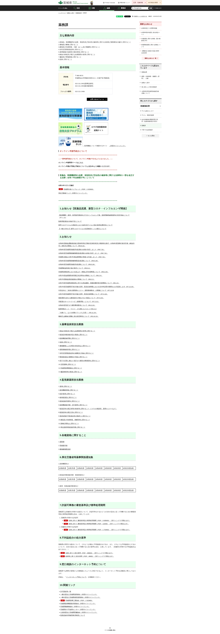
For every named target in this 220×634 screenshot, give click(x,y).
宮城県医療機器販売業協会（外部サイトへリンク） (78, 603)
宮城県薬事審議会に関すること (71, 368)
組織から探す (70, 13)
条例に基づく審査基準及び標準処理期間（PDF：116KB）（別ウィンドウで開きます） (99, 524)
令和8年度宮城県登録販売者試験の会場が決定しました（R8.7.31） (81, 249)
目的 (78, 8)
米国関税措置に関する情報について (150, 45)
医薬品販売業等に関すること (70, 401)
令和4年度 (99, 468)
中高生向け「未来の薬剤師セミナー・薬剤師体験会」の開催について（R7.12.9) (86, 290)
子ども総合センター (148, 111)
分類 (93, 8)
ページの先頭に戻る (110, 630)
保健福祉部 (79, 13)
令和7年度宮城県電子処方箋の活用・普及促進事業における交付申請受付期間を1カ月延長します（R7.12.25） (96, 287)
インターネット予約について (76, 577)
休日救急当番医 (153, 2)
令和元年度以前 (128, 468)
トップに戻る (63, 8)
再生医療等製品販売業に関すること (73, 427)
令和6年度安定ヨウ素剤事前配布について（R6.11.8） (77, 305)
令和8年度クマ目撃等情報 (149, 28)
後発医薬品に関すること (68, 397)
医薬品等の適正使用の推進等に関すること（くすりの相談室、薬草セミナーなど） (88, 409)
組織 (108, 8)
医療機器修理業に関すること (70, 338)
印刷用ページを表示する (140, 16)
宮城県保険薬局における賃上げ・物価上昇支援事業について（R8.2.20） (83, 272)
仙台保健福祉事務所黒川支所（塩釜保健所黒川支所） (150, 120)
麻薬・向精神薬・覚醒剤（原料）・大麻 (150, 77)
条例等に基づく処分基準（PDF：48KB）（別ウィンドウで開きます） (89, 556)
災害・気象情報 (138, 2)
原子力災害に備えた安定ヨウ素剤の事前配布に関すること (80, 361)
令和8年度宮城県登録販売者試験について (150, 92)
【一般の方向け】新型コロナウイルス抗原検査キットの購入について (82, 229)
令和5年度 (89, 468)
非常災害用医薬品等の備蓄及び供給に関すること (77, 353)
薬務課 (144, 125)
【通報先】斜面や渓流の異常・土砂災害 (150, 52)
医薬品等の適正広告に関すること (71, 412)
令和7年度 (71, 468)
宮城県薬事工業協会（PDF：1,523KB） (79, 600)
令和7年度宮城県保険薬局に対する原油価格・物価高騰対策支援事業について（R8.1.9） (89, 283)
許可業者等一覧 (65, 591)
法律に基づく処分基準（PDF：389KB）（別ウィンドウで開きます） (89, 553)
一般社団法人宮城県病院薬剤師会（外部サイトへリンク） (80, 597)
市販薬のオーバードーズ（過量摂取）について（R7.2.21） (78, 301)
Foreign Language (110, 2)
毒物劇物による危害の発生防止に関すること (75, 346)
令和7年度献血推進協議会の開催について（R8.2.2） (76, 279)
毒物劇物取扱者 (65, 449)
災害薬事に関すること (68, 364)
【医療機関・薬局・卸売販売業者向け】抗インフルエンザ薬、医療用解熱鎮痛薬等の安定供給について (94, 215)
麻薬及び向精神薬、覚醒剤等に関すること (75, 420)
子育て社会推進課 (147, 130)
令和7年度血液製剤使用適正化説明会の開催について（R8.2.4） (80, 275)
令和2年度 (117, 468)
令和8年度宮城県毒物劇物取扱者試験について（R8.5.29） (78, 261)
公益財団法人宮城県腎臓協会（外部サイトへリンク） (78, 612)
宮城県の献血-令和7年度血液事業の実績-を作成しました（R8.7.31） (82, 257)
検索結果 (144, 72)
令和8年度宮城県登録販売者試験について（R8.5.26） (77, 264)
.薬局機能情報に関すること (68, 390)
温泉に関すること (66, 342)
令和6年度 (80, 468)
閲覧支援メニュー (125, 2)
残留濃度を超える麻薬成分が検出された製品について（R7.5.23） (81, 298)
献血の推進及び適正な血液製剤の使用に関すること (77, 331)
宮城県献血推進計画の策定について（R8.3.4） (74, 268)
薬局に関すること (66, 386)
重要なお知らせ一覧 (150, 58)
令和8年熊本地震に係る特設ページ (150, 33)
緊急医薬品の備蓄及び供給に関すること (74, 357)
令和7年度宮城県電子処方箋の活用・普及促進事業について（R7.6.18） (83, 294)
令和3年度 (108, 468)
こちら (81, 162)
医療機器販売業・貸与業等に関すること (74, 405)
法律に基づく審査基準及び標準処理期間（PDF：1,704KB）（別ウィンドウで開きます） (99, 530)
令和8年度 (62, 468)
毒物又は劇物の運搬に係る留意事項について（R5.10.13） (78, 316)
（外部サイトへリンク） (117, 146)
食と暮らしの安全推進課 (149, 87)
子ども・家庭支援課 (148, 115)
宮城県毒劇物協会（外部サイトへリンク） (75, 606)
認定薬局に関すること (67, 394)
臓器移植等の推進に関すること (71, 372)
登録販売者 (63, 445)
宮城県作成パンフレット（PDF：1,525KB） (79, 189)
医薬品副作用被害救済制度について (72, 615)
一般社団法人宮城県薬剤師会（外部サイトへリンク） (78, 594)
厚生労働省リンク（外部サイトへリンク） (73, 193)
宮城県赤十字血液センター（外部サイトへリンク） (78, 609)
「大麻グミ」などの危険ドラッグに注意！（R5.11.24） (77, 313)
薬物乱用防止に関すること (69, 423)
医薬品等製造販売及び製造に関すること (74, 335)
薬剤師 (62, 442)
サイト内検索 (132, 8)
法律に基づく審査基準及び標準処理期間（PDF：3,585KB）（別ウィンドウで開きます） (99, 520)
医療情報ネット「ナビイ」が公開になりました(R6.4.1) (77, 309)
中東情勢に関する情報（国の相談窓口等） (150, 39)
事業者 (123, 8)
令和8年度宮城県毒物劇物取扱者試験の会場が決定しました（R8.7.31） (83, 253)
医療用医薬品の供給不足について (70, 221)
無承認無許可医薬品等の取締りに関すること (75, 416)
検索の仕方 (158, 8)
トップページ (62, 13)
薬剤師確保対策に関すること (70, 349)
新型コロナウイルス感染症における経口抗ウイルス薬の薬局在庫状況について (85, 225)
